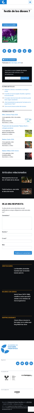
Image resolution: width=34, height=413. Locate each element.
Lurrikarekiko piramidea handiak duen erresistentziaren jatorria (22, 271)
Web (3, 245)
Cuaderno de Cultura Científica (14, 406)
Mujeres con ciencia (9, 292)
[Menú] (30, 2)
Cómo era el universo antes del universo (15, 106)
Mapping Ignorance (9, 317)
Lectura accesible (9, 25)
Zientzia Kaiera (7, 266)
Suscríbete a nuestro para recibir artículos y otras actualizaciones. (16, 72)
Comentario (6, 215)
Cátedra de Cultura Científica (15, 402)
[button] (4, 51)
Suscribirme (25, 78)
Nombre (4, 232)
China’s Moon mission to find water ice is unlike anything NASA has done (23, 322)
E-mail (4, 238)
